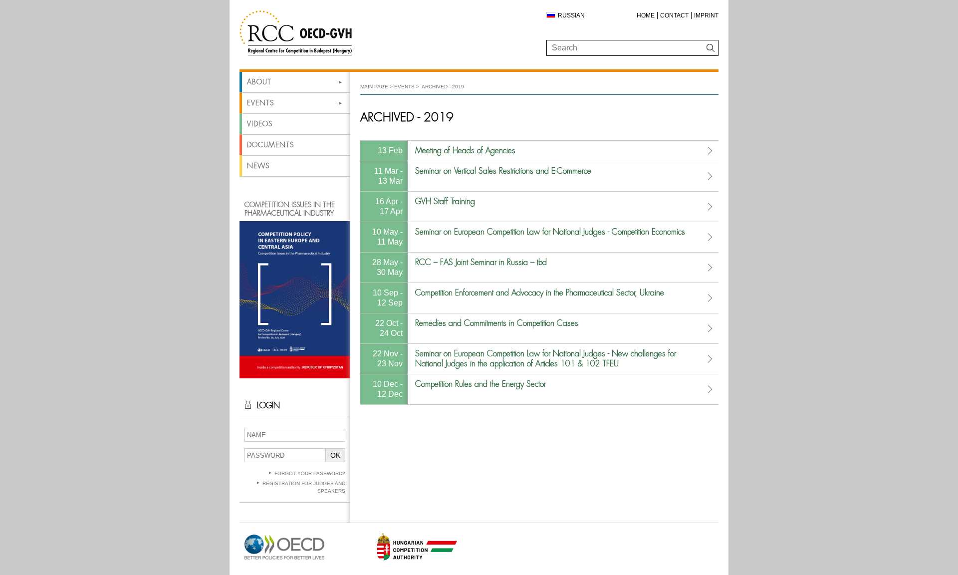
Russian (571, 15)
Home (646, 15)
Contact (674, 15)
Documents (270, 144)
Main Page (374, 86)
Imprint (706, 15)
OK (335, 455)
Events (260, 102)
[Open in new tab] (284, 560)
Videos (259, 123)
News (258, 165)
